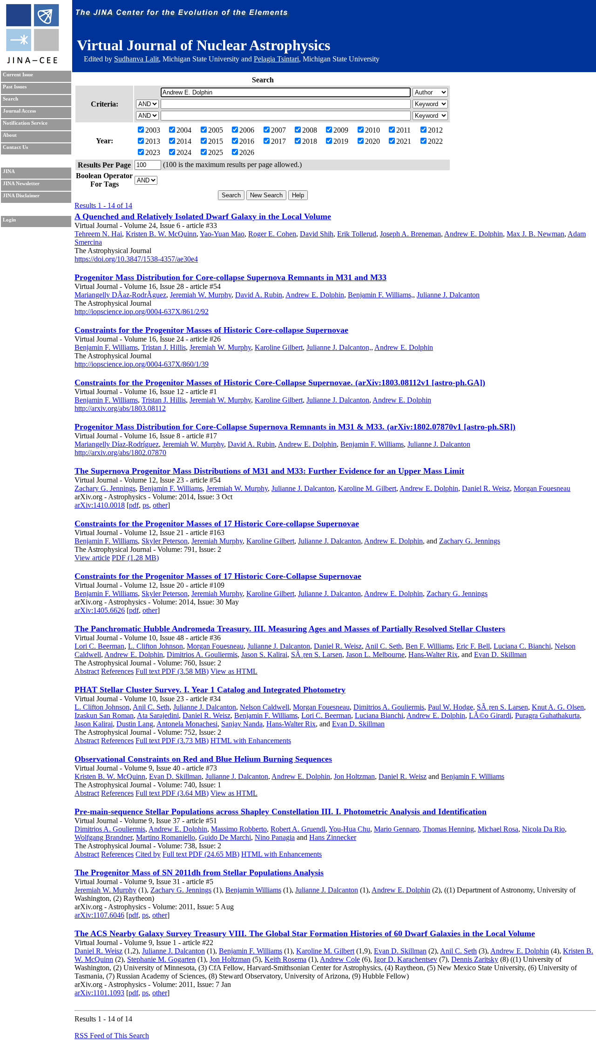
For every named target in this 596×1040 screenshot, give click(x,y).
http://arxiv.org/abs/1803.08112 (120, 408)
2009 (340, 130)
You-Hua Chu (349, 829)
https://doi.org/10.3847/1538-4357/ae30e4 (136, 259)
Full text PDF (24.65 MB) (201, 854)
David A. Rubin (258, 295)
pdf (134, 505)
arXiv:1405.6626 (99, 610)
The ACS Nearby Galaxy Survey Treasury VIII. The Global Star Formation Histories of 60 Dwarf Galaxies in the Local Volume (304, 933)
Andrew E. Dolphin (473, 234)
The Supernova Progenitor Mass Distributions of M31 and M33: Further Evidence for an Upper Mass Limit (269, 471)
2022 (435, 141)
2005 (215, 130)
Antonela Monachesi (186, 724)
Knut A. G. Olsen (558, 707)
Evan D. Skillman (500, 654)
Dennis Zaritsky (474, 959)
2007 (278, 130)
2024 (183, 152)
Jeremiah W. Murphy (200, 295)
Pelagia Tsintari (276, 59)
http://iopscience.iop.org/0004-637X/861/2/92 (141, 311)
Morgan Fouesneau (542, 488)
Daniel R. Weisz (486, 488)
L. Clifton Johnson (155, 646)
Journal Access (19, 111)
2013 (152, 141)
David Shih (316, 234)
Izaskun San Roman (104, 715)
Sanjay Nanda (242, 724)
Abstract (86, 671)
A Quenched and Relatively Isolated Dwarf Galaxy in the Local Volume (202, 216)
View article (92, 558)
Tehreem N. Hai (98, 234)
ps (145, 505)
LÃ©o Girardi (490, 715)
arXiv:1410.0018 (99, 505)
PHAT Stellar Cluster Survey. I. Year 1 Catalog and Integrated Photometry (209, 689)
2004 (183, 130)
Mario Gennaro (396, 829)
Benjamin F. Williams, (380, 295)
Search (10, 98)
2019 (340, 141)
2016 (246, 141)
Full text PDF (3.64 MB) (172, 793)
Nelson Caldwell (264, 707)
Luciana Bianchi (379, 715)
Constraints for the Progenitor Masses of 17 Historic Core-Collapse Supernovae (217, 576)
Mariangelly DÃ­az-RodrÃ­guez (120, 295)
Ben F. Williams (429, 646)
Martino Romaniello (165, 837)
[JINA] (32, 62)
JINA (9, 171)
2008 (309, 130)
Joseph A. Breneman (410, 234)
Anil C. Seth (383, 646)
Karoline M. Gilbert (367, 488)
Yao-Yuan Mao (222, 234)
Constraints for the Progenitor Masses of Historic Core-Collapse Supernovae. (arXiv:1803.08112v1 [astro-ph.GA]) (279, 382)
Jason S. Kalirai (264, 654)
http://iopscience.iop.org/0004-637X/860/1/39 (141, 364)
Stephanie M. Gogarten (161, 959)
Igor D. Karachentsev (405, 959)
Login (9, 219)
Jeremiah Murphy (217, 541)
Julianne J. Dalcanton (448, 295)
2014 (183, 141)
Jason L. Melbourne (375, 654)
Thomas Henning (448, 829)
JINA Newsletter (21, 183)
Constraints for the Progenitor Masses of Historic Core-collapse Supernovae (211, 330)
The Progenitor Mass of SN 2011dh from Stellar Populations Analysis (199, 872)
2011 (403, 130)
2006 (246, 130)
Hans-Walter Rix (433, 654)
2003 (152, 130)
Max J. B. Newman (535, 234)
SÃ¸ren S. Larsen (316, 654)
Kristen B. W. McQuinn (161, 234)
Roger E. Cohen (272, 234)
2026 (246, 152)
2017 (278, 141)
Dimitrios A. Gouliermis (202, 654)
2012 (435, 130)
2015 (215, 141)
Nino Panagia (275, 837)
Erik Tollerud (356, 234)
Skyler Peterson (165, 541)
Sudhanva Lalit (136, 59)
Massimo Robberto (239, 829)
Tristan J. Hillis (164, 347)
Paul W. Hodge (450, 707)
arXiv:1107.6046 (99, 915)
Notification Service (25, 123)
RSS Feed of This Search (111, 1036)
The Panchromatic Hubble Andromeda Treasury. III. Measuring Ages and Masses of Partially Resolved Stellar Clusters (289, 628)
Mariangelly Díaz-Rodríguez (116, 444)
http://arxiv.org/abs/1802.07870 (120, 452)
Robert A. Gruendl (298, 829)
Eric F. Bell (473, 646)
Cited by (148, 854)
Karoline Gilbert (279, 347)
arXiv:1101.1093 (99, 993)
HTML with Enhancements (250, 741)
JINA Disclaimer (21, 195)
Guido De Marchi (225, 837)
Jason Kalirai (93, 724)
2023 (152, 152)
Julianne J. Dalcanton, (338, 347)
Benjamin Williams (253, 890)
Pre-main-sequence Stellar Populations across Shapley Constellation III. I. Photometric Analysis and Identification (280, 811)
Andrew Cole (340, 959)
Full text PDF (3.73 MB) (172, 741)
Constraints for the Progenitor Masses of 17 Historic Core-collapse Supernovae (216, 523)
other (160, 505)
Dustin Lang (134, 724)
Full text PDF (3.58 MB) (172, 671)
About (10, 135)
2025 (215, 152)
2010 (372, 130)
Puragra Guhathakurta (547, 715)
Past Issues (15, 86)
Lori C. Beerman (99, 646)
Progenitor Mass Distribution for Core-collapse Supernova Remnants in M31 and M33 (230, 277)
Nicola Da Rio (543, 829)
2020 (372, 141)
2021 (403, 141)
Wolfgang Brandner (103, 837)
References (117, 671)
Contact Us (15, 147)
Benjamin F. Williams (106, 347)
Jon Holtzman (354, 776)
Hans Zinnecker (332, 837)
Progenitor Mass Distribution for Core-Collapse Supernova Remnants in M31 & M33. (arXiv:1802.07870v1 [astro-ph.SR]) (294, 426)
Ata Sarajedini (158, 715)
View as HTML (233, 671)
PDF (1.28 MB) (135, 558)
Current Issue (18, 74)
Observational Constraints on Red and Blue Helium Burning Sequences (203, 759)
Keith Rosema (285, 959)
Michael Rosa (498, 829)
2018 (309, 141)
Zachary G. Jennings (104, 488)
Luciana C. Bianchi (522, 646)
